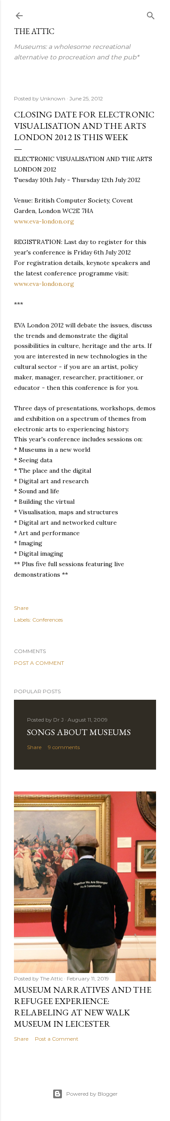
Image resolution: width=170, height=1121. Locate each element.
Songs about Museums (79, 732)
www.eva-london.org (44, 221)
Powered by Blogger (92, 1093)
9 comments (64, 747)
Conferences (47, 619)
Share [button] (21, 608)
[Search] (151, 13)
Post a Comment (39, 663)
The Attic (34, 31)
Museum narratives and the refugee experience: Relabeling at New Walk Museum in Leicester (82, 1006)
